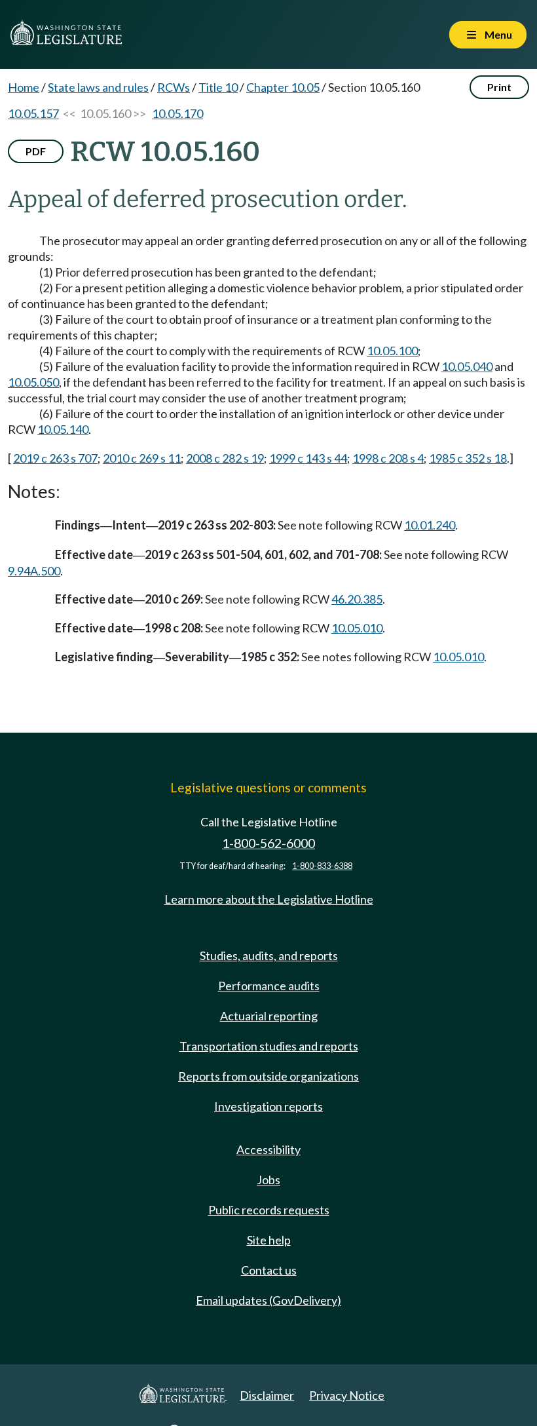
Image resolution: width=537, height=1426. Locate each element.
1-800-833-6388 (322, 866)
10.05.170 (177, 113)
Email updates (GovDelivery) (268, 1300)
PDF (36, 151)
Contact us (269, 1270)
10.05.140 (62, 429)
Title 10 (218, 87)
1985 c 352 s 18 (468, 458)
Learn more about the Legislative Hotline (268, 899)
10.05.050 (33, 382)
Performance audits (269, 985)
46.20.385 (356, 599)
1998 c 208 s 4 (388, 458)
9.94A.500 (34, 571)
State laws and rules (98, 87)
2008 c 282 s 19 (225, 458)
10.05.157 (33, 113)
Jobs (268, 1179)
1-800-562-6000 (268, 843)
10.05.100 (392, 350)
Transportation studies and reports (268, 1046)
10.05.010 (356, 628)
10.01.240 (429, 525)
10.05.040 (466, 366)
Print (499, 87)
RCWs (173, 87)
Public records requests (268, 1210)
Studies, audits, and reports (269, 955)
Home (23, 87)
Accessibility (268, 1149)
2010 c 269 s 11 (142, 458)
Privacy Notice (346, 1395)
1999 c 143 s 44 (308, 458)
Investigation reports (268, 1106)
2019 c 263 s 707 (55, 458)
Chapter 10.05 (283, 87)
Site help (269, 1240)
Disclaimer (267, 1395)
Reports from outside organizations (268, 1076)
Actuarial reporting (269, 1016)
